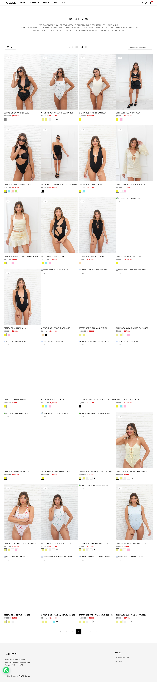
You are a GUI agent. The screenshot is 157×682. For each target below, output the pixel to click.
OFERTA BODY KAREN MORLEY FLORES (132, 543)
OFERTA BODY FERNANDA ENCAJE (55, 328)
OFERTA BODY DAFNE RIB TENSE (17, 185)
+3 (20, 191)
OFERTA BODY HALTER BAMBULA (92, 113)
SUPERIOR (33, 2)
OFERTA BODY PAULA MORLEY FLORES (132, 328)
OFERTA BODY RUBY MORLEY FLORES (56, 543)
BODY (56, 2)
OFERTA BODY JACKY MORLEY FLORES (20, 543)
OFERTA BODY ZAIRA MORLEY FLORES (94, 543)
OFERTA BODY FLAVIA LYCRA (16, 400)
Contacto (118, 661)
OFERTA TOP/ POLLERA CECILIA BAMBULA (21, 256)
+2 (57, 119)
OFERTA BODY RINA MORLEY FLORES (131, 615)
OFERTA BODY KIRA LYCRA (15, 328)
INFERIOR (46, 2)
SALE (63, 2)
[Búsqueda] (142, 3)
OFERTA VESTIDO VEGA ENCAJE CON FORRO (97, 400)
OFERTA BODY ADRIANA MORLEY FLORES (96, 615)
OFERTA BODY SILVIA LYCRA (52, 400)
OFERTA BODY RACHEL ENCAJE (92, 256)
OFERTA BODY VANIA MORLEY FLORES (57, 113)
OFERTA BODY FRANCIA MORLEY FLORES (95, 472)
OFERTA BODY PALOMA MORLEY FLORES (58, 615)
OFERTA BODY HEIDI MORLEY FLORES (94, 328)
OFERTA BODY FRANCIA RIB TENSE (55, 472)
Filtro (12, 47)
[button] (9, 82)
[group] (22, 82)
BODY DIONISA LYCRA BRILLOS (16, 113)
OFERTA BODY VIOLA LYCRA (52, 256)
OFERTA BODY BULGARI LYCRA (128, 256)
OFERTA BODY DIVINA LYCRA (90, 185)
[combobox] (140, 47)
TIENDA (22, 2)
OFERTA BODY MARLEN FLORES (17, 615)
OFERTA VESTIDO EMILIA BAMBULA (130, 185)
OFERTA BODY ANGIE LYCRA (127, 400)
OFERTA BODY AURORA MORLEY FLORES (133, 472)
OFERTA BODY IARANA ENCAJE (16, 472)
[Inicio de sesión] (146, 3)
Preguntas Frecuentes (122, 658)
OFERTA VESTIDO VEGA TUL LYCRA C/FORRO (59, 185)
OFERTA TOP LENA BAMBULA (128, 113)
